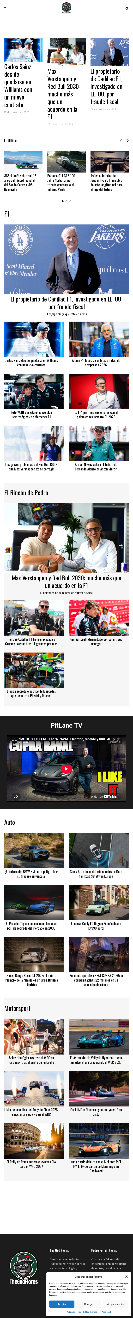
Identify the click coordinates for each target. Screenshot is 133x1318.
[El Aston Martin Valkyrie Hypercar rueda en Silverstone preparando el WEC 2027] (99, 1036)
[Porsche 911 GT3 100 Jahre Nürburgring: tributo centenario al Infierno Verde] (23, 162)
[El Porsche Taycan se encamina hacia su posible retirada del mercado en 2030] (34, 902)
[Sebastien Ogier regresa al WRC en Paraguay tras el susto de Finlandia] (34, 1036)
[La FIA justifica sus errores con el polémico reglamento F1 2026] (99, 391)
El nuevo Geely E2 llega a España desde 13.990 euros (96, 926)
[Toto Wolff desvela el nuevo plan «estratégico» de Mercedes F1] (34, 391)
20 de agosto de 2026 (17, 124)
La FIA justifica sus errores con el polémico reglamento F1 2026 (96, 414)
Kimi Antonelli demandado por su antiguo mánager (96, 641)
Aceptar (62, 1304)
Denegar (88, 1304)
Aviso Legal (106, 1311)
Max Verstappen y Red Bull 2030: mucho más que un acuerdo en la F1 (20, 93)
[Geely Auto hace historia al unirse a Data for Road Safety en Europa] (99, 850)
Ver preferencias (115, 1304)
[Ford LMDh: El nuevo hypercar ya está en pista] (99, 1088)
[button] (126, 1276)
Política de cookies (74, 1311)
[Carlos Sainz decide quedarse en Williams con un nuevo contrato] (110, 50)
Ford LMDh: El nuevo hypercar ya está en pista (96, 1112)
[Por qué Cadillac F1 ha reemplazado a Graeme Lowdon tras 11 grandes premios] (34, 618)
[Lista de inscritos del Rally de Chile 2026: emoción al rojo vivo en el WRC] (34, 1088)
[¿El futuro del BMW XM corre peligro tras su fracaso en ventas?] (34, 850)
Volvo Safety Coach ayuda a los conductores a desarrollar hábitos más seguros (107, 182)
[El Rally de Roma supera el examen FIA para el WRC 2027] (34, 1140)
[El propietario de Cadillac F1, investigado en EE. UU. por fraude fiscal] (66, 52)
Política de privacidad (91, 1311)
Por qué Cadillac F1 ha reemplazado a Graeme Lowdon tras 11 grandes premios (31, 641)
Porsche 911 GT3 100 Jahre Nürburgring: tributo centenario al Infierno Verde (18, 182)
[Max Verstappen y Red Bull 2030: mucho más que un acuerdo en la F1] (23, 52)
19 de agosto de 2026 (103, 112)
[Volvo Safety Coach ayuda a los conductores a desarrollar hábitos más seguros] (110, 162)
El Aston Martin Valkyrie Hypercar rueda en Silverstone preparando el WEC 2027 (96, 1060)
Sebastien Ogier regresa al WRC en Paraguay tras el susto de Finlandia (31, 1060)
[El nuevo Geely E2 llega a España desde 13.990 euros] (99, 902)
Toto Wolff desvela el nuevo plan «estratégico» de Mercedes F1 (31, 414)
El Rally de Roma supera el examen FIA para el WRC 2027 (31, 1164)
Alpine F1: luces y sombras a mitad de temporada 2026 (96, 362)
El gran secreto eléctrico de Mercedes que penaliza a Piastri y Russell (31, 693)
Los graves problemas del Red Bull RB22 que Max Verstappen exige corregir (31, 466)
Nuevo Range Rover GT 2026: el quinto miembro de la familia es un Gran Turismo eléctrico (31, 980)
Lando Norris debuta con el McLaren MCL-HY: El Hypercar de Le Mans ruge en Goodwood (96, 1166)
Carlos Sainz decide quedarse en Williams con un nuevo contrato (104, 85)
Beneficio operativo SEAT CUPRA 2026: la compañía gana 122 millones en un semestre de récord (96, 980)
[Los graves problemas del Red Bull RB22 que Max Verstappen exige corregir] (34, 443)
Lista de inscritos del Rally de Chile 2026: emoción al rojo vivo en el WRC (31, 1112)
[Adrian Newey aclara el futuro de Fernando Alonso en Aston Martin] (99, 443)
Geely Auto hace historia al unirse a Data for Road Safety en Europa (96, 874)
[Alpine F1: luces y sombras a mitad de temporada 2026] (99, 339)
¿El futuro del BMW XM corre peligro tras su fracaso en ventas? (31, 874)
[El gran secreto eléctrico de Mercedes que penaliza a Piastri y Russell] (34, 670)
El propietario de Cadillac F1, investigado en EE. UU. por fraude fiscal (63, 86)
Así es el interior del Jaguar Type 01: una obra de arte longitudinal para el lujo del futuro (63, 182)
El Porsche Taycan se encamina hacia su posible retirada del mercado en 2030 (31, 926)
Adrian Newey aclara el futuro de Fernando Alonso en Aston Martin (96, 466)
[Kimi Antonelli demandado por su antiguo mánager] (99, 618)
